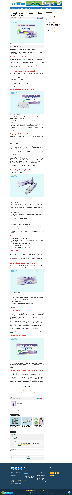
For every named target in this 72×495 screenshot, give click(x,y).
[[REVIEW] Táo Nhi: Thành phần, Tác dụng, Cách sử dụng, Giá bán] (38, 421)
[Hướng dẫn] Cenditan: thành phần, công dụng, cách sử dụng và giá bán (26, 390)
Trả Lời (16, 438)
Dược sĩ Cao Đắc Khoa (21, 440)
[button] (61, 8)
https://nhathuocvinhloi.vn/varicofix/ (24, 444)
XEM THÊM (21, 415)
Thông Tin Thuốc (24, 8)
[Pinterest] (41, 18)
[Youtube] (30, 410)
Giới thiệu (46, 8)
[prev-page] (10, 428)
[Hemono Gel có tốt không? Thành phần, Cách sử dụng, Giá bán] (27, 421)
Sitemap (31, 482)
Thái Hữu (47, 17)
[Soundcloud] (24, 410)
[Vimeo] (51, 475)
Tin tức (18, 8)
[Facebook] (37, 18)
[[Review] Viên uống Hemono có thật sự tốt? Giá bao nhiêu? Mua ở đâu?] (15, 421)
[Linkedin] (42, 18)
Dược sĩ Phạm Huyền (14, 17)
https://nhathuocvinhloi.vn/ (20, 403)
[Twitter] (39, 18)
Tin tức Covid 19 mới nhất (28, 480)
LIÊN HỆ (51, 8)
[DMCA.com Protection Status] (29, 490)
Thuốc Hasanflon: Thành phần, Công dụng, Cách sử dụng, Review (24, 392)
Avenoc (18, 53)
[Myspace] (21, 410)
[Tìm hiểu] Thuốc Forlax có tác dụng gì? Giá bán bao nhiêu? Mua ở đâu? (26, 393)
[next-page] (12, 428)
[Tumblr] (26, 410)
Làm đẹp (35, 8)
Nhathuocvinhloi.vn (43, 490)
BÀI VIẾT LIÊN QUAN (14, 415)
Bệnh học (30, 8)
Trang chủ (13, 8)
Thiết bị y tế (41, 8)
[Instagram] (17, 410)
